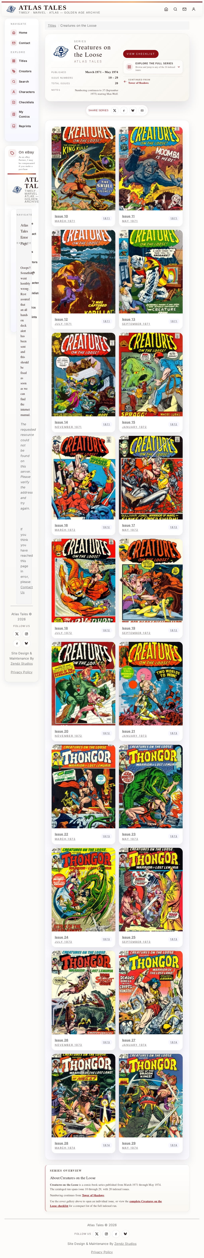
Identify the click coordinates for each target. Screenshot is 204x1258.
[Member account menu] (194, 9)
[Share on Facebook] (124, 110)
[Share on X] (115, 110)
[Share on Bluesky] (133, 110)
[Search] (175, 9)
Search (24, 81)
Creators (25, 71)
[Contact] (184, 9)
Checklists (26, 102)
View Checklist (141, 53)
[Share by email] (142, 110)
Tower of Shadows (93, 1195)
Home (23, 32)
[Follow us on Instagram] (26, 634)
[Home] (166, 9)
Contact (24, 43)
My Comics (24, 114)
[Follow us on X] (17, 634)
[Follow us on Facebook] (17, 643)
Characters (27, 92)
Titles (23, 60)
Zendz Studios (22, 664)
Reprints (25, 126)
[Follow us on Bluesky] (26, 643)
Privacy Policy (21, 672)
